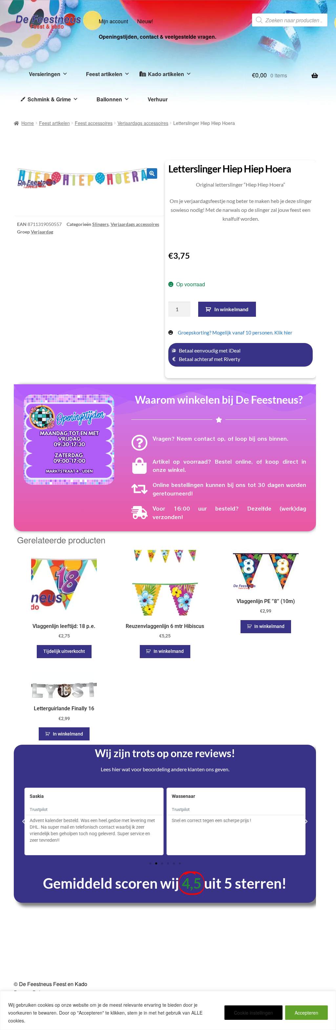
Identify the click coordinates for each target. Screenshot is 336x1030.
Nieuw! (145, 21)
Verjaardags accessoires (142, 123)
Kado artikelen (166, 74)
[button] (152, 173)
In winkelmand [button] (169, 651)
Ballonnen (109, 99)
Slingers (100, 224)
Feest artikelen (104, 74)
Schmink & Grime (49, 99)
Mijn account (113, 21)
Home (27, 123)
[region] (168, 1010)
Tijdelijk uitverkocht (64, 651)
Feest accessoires (94, 123)
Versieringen (44, 74)
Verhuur (158, 99)
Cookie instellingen (253, 1012)
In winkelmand (231, 309)
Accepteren (306, 1012)
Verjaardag (42, 231)
